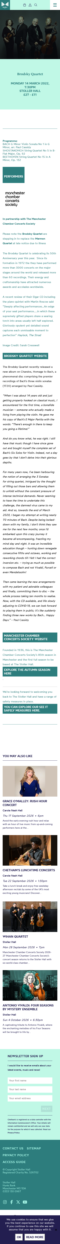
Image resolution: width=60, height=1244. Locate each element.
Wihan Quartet (15, 936)
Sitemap (34, 1148)
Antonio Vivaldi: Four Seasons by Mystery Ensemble (28, 1007)
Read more (34, 1237)
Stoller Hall (5, 5)
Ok (19, 1237)
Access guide (14, 1162)
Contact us (13, 1148)
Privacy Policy (14, 1133)
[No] (56, 1229)
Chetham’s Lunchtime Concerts (29, 870)
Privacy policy (16, 1155)
